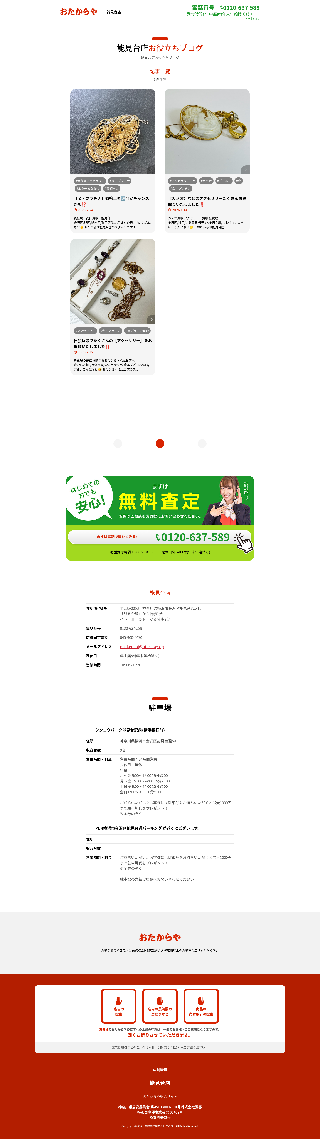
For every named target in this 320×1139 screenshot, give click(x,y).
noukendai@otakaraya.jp (142, 646)
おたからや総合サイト (160, 1096)
